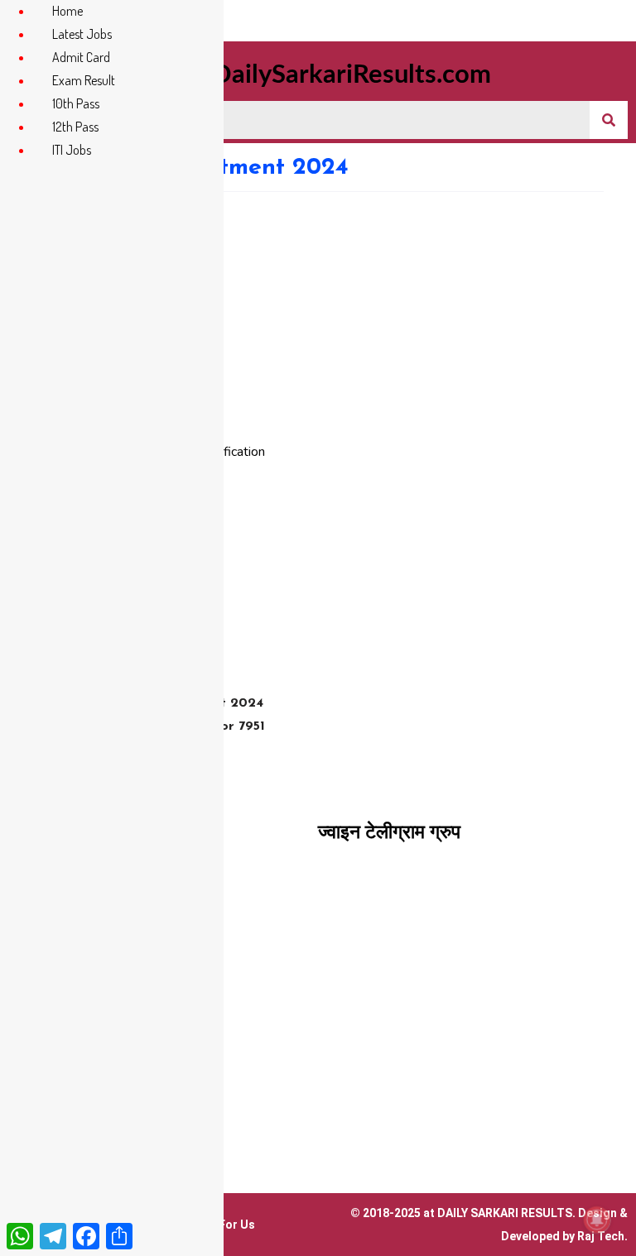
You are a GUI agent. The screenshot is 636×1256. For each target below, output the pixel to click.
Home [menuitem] (67, 10)
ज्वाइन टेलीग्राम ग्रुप (389, 832)
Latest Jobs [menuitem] (82, 34)
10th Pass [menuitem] (75, 103)
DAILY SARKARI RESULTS (504, 1213)
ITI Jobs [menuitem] (71, 149)
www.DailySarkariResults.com (318, 75)
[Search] (609, 120)
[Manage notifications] (597, 1219)
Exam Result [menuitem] (83, 80)
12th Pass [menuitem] (75, 126)
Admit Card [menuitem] (81, 57)
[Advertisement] (318, 316)
